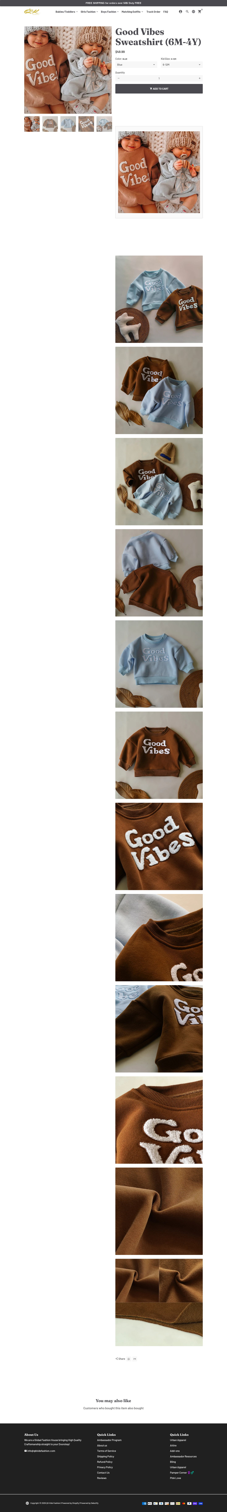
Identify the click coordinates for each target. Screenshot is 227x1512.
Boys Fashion (110, 11)
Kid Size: (168, 58)
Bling (173, 1461)
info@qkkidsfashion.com (39, 1450)
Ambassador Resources (183, 1456)
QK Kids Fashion (53, 1503)
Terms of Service (106, 1450)
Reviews (101, 1477)
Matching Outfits (133, 11)
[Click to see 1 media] (32, 124)
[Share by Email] (134, 1359)
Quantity (120, 72)
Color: (121, 58)
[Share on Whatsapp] (128, 1359)
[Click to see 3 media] (68, 124)
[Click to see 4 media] (86, 124)
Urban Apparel (178, 1439)
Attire (173, 1445)
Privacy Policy (105, 1467)
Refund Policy (104, 1461)
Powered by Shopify (70, 1503)
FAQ (165, 11)
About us (102, 1445)
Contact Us (103, 1472)
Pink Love (175, 1477)
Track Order (153, 11)
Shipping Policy (105, 1456)
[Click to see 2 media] (50, 124)
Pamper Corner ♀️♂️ (182, 1472)
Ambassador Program (109, 1439)
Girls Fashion (90, 11)
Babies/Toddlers (67, 11)
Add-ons (175, 1450)
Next (107, 70)
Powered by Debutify (89, 1503)
